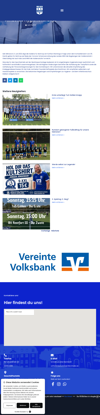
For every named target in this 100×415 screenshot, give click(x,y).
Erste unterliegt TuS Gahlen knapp (67, 95)
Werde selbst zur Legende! (63, 164)
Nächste (55, 230)
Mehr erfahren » (58, 98)
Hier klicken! (64, 396)
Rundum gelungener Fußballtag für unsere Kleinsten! (70, 131)
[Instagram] (59, 384)
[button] (62, 10)
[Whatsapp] (64, 384)
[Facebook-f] (53, 384)
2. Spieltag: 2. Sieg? (60, 199)
